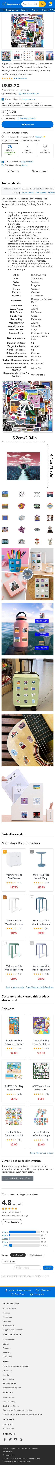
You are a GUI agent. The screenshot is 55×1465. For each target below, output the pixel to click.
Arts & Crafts (40, 192)
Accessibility (8, 1379)
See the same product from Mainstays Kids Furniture (29, 987)
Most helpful (9, 1261)
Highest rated (36, 1254)
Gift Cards (7, 1356)
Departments (12, 10)
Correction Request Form (17, 1178)
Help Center (45, 1290)
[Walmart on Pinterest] (21, 1439)
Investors (7, 1321)
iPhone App (8, 1424)
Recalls (6, 1374)
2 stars (5, 1242)
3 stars (5, 1238)
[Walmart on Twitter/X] (10, 1439)
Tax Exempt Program (12, 1387)
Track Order (20, 1294)
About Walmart (9, 1308)
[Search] (42, 4)
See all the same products (41, 1152)
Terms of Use (8, 1397)
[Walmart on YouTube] (15, 1439)
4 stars (5, 1235)
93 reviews (22, 78)
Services (24, 10)
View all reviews (11, 1221)
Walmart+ (7, 1352)
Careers (6, 1312)
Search (48, 1267)
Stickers (51, 192)
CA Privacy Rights (10, 1406)
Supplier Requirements (13, 1329)
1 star (5, 1245)
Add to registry (41, 171)
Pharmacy (7, 1370)
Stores (6, 1343)
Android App (8, 1428)
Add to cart (27, 124)
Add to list (15, 171)
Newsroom (7, 1317)
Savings (35, 10)
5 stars (5, 1232)
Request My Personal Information (17, 1410)
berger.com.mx (28, 99)
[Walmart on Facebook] (4, 1439)
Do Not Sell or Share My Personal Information (22, 1414)
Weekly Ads (39, 1294)
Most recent (18, 1254)
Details (24, 165)
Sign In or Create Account (20, 1290)
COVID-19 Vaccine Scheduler (16, 1366)
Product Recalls (9, 1383)
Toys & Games (27, 192)
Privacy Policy (9, 1401)
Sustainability (8, 1325)
